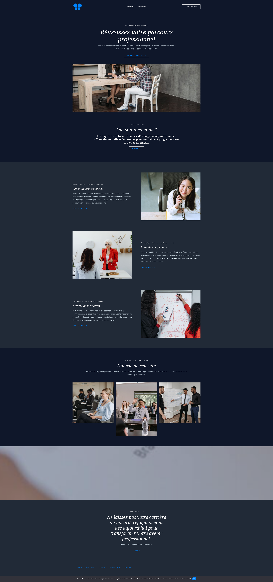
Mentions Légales (115, 567)
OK (194, 579)
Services (102, 567)
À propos (79, 567)
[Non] (270, 579)
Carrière (130, 7)
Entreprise (142, 7)
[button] (191, 6)
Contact (128, 567)
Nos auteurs (90, 567)
